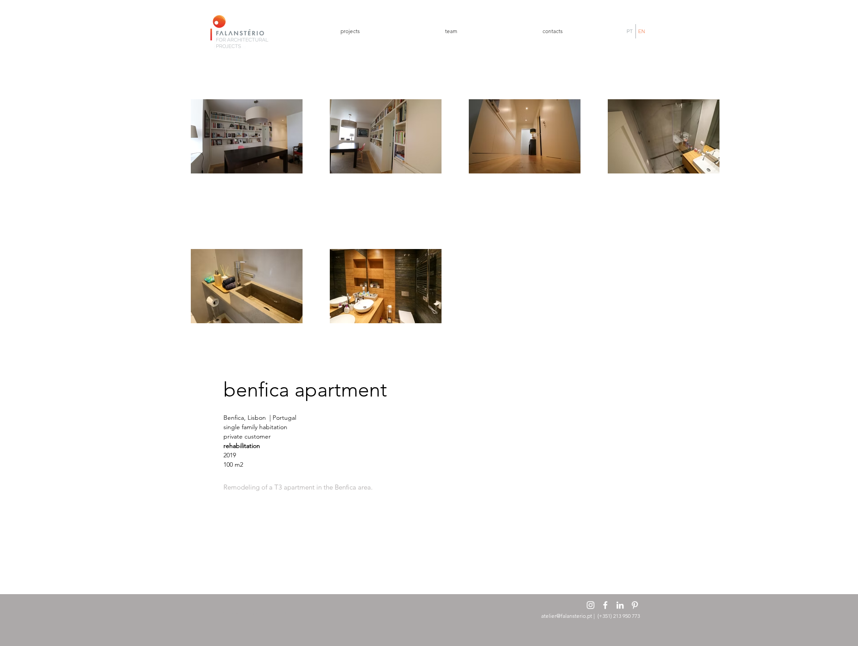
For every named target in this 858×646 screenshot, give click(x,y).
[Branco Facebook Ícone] (605, 605)
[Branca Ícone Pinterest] (635, 605)
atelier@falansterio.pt (566, 615)
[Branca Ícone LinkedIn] (620, 605)
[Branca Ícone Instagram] (590, 605)
